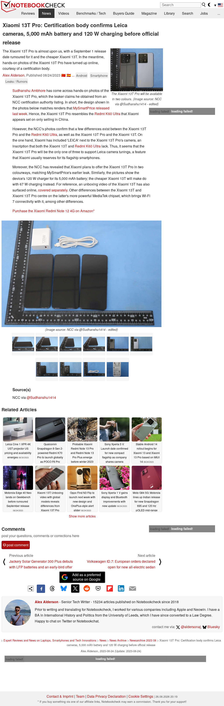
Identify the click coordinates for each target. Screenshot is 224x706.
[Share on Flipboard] (109, 588)
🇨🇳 (63, 75)
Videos (63, 13)
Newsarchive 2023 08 (143, 640)
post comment (17, 544)
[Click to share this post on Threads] (52, 589)
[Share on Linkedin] (121, 588)
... (218, 13)
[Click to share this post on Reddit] (86, 588)
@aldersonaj (190, 626)
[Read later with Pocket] (98, 588)
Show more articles (82, 516)
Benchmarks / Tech (91, 13)
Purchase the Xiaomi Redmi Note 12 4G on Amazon (52, 210)
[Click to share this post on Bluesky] (64, 589)
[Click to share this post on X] (75, 588)
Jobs (204, 13)
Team (80, 696)
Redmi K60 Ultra (107, 113)
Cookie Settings (140, 696)
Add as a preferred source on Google (86, 577)
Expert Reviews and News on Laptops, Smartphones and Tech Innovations (50, 640)
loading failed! (159, 111)
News (46, 13)
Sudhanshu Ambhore (29, 90)
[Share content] (31, 589)
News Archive (118, 640)
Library (169, 13)
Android (81, 75)
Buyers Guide (123, 13)
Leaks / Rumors (16, 81)
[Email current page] (132, 589)
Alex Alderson (13, 75)
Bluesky (213, 626)
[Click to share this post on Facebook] (41, 589)
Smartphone (99, 75)
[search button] (204, 5)
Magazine (149, 13)
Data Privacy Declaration (106, 696)
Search (187, 13)
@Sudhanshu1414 (41, 397)
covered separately (52, 190)
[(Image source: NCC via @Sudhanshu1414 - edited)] (81, 274)
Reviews (28, 13)
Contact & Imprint (60, 696)
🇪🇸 (68, 75)
